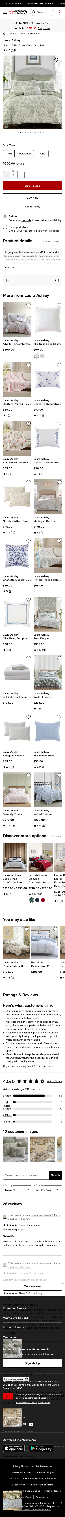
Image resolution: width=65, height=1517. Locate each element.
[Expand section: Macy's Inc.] (32, 1337)
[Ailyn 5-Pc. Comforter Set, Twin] (17, 319)
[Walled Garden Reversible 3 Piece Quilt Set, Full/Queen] (48, 789)
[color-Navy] (37, 900)
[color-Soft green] (42, 356)
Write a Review (54, 1081)
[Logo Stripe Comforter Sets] (15, 857)
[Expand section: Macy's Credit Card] (32, 1318)
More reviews (32, 1286)
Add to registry (32, 206)
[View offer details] (32, 280)
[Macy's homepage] (4, 33)
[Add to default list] (28, 305)
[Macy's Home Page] (18, 12)
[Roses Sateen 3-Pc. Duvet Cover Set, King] (16, 942)
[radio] (36, 356)
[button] (32, 97)
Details (20, 163)
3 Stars (7, 1108)
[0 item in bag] (59, 12)
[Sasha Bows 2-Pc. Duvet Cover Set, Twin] (44, 942)
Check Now (44, 1402)
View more (10, 267)
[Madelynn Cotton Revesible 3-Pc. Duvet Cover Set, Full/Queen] (48, 496)
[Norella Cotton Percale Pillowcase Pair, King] (17, 496)
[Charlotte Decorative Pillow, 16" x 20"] (48, 438)
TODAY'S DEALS (12, 3)
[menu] (5, 12)
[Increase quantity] (21, 174)
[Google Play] (41, 1448)
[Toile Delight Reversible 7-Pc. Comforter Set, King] (48, 614)
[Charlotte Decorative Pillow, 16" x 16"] (17, 555)
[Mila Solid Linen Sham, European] (48, 319)
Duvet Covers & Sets (30, 33)
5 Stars (7, 1095)
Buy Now (32, 197)
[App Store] (14, 1448)
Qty (14, 171)
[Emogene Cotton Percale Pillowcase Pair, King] (17, 731)
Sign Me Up (32, 1363)
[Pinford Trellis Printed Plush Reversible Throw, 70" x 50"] (48, 555)
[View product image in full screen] (8, 124)
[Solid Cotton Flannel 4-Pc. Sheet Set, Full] (17, 672)
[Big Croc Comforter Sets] (41, 857)
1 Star (7, 1121)
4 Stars (7, 1102)
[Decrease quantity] (6, 174)
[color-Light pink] (36, 356)
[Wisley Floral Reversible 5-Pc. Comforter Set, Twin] (48, 672)
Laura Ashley (11, 40)
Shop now (44, 28)
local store (29, 230)
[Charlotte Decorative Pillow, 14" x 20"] (48, 379)
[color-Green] (31, 900)
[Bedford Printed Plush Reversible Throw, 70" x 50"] (17, 379)
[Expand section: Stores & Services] (32, 1327)
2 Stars (7, 1115)
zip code (26, 220)
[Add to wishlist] (56, 60)
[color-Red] (43, 900)
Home (13, 33)
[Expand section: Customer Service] (32, 1308)
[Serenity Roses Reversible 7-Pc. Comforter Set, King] (17, 789)
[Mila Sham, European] (17, 614)
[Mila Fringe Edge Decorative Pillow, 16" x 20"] (48, 731)
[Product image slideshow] (32, 97)
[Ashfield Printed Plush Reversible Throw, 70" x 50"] (17, 438)
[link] (17, 344)
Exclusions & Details (26, 1402)
